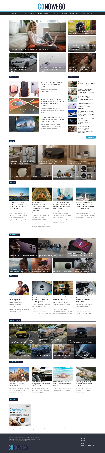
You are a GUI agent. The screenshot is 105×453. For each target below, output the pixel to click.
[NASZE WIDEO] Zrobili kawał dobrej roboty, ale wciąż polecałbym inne (81, 32)
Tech (53, 13)
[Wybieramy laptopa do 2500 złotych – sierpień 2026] (37, 21)
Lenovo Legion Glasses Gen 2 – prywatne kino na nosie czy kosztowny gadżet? (51, 256)
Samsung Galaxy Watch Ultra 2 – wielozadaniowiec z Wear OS (83, 270)
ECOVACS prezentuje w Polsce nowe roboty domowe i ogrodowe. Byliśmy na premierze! (53, 119)
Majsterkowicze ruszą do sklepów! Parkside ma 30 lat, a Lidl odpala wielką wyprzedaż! (86, 83)
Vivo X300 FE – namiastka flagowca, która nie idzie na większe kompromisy (52, 69)
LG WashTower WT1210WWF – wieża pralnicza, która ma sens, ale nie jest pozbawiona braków (84, 176)
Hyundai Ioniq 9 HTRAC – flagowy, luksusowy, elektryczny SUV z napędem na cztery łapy (51, 340)
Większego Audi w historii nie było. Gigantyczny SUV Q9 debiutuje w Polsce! (80, 341)
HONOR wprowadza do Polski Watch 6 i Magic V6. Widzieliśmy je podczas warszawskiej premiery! (52, 102)
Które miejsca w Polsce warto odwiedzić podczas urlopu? (62, 383)
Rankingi (47, 13)
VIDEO (83, 13)
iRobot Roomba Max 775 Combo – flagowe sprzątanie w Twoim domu (51, 162)
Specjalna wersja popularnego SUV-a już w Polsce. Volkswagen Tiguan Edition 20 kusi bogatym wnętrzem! (62, 355)
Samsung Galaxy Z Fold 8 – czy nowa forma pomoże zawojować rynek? (41, 270)
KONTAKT (83, 438)
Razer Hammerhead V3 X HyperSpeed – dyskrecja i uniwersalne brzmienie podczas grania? (40, 299)
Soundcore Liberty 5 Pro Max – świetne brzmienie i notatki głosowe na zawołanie (81, 69)
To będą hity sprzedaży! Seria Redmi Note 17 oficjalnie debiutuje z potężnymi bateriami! (86, 106)
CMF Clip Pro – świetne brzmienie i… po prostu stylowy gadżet (17, 298)
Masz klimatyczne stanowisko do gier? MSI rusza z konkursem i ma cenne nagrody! (86, 121)
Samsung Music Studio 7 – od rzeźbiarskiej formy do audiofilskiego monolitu (41, 176)
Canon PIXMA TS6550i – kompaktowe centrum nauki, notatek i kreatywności (82, 47)
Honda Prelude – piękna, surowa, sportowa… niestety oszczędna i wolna (22, 69)
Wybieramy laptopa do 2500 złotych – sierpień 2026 (30, 49)
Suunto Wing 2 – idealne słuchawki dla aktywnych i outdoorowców (19, 270)
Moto (59, 13)
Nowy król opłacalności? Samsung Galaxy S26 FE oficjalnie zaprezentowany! (85, 97)
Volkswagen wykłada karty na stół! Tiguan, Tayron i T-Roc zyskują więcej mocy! (23, 341)
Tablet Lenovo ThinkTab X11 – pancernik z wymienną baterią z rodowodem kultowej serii (80, 254)
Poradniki (39, 13)
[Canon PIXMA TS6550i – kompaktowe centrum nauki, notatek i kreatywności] (82, 37)
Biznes (64, 13)
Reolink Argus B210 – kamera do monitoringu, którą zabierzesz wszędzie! (80, 162)
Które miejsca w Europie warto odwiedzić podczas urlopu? (84, 383)
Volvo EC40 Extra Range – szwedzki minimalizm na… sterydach (41, 356)
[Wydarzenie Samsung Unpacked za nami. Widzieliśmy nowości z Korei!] (25, 82)
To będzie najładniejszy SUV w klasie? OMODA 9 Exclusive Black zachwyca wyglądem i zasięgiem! (84, 355)
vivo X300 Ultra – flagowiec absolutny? (63, 271)
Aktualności (16, 13)
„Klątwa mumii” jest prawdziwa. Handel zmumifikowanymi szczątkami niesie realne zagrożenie (40, 206)
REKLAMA (83, 443)
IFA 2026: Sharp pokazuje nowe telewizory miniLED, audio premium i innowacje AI (86, 90)
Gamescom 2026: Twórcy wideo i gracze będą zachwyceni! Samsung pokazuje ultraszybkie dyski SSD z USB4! (85, 130)
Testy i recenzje (28, 13)
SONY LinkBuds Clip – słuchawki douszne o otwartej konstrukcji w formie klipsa (83, 299)
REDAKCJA (83, 440)
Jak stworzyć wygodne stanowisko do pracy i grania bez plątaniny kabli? (63, 298)
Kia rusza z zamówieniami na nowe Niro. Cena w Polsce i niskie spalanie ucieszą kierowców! (19, 355)
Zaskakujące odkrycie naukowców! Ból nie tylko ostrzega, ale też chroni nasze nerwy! (62, 205)
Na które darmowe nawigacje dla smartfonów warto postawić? (41, 383)
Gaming (71, 13)
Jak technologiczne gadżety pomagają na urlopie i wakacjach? (19, 383)
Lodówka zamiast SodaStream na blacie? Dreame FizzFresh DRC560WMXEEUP (22, 162)
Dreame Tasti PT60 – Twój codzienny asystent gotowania (62, 176)
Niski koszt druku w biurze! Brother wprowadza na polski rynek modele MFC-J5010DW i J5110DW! (86, 113)
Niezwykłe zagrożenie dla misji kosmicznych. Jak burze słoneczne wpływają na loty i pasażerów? (85, 205)
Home (77, 13)
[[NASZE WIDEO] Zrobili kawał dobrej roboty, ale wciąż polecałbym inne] (82, 21)
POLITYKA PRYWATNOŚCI (87, 445)
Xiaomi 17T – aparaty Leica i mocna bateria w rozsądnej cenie (23, 256)
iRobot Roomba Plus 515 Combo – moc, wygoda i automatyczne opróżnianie (20, 176)
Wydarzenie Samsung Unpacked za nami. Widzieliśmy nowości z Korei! (52, 84)
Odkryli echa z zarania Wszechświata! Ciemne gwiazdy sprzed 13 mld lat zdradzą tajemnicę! (18, 205)
